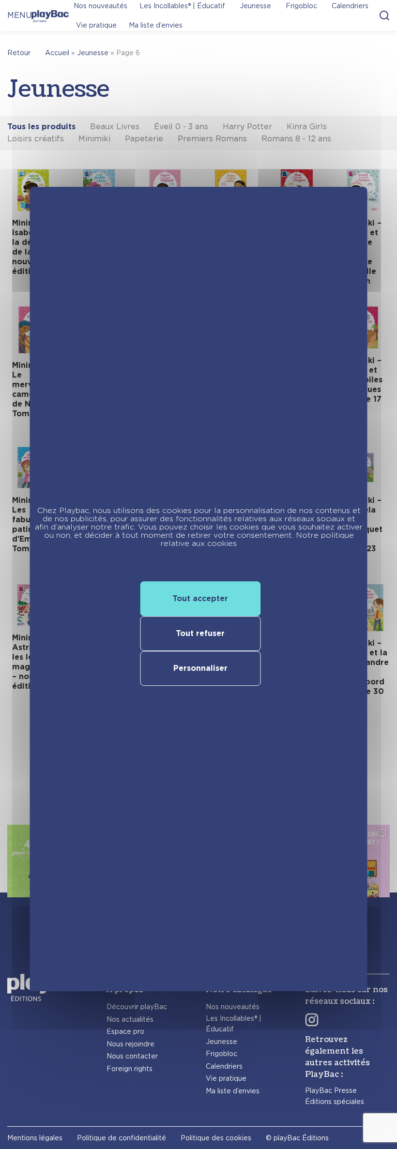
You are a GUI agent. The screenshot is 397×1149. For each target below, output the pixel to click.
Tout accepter (200, 598)
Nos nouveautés (233, 1007)
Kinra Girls (307, 126)
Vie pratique (96, 25)
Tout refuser (200, 633)
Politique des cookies (216, 1138)
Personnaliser (200, 668)
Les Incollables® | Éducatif (233, 1023)
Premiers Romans (212, 138)
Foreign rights (130, 1069)
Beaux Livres (114, 126)
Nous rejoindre (130, 1044)
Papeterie (144, 138)
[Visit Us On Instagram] (312, 1020)
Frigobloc (221, 1054)
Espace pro (125, 1031)
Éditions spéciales (334, 1101)
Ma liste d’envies (156, 25)
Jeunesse (92, 53)
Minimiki (94, 138)
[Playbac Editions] (50, 15)
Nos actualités (130, 1019)
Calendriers (224, 1066)
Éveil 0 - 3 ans (181, 126)
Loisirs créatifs (35, 138)
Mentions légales (34, 1138)
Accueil (57, 53)
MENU (19, 15)
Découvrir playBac (137, 1007)
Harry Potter (247, 126)
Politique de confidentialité (121, 1138)
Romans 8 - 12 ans (296, 138)
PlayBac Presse (331, 1090)
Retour (19, 53)
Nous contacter (132, 1056)
